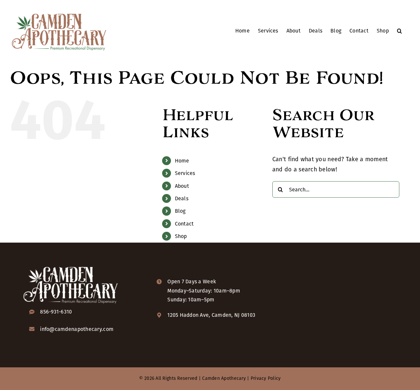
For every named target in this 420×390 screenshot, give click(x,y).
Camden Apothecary (224, 378)
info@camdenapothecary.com (77, 329)
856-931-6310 (56, 312)
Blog (180, 211)
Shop (181, 236)
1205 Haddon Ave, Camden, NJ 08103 (211, 315)
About (182, 186)
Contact (184, 224)
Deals (181, 198)
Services (185, 173)
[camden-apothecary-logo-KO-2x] (70, 266)
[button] (399, 30)
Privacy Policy (266, 378)
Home (182, 161)
